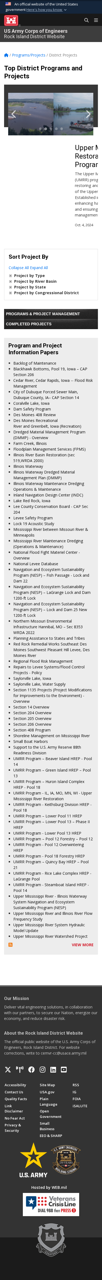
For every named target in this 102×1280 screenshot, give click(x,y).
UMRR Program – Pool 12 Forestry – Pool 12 (53, 838)
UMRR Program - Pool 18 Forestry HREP (49, 856)
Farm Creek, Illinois (30, 443)
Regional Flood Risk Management (43, 661)
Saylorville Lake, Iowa (32, 678)
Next (85, 114)
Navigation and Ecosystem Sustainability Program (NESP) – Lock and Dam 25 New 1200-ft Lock (50, 609)
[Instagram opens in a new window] (42, 1069)
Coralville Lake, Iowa (31, 403)
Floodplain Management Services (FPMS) (49, 449)
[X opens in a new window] (8, 1069)
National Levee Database (35, 563)
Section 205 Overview (32, 718)
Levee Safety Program (33, 517)
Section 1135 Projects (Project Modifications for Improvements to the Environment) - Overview (52, 695)
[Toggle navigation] (94, 20)
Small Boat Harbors (30, 741)
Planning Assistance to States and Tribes (49, 638)
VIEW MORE (83, 944)
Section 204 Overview (32, 712)
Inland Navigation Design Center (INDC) (48, 495)
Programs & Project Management (43, 314)
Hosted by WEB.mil (49, 1187)
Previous (16, 114)
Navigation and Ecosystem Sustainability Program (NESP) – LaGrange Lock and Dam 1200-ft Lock (52, 592)
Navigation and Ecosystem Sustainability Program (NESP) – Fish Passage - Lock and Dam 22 (51, 575)
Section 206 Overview (32, 724)
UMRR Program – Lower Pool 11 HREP (47, 815)
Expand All (39, 267)
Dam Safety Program (32, 409)
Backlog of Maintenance (34, 363)
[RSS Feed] (10, 944)
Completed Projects (28, 324)
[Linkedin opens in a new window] (53, 1069)
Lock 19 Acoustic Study (33, 523)
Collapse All (19, 267)
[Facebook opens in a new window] (31, 1069)
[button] (47, 10)
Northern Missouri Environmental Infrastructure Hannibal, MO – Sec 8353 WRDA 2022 (48, 626)
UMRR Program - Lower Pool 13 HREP (47, 833)
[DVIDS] (19, 1069)
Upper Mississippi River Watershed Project (50, 936)
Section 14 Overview (31, 707)
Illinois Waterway (28, 466)
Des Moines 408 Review (34, 414)
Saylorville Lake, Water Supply (39, 684)
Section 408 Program (32, 730)
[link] (10, 275)
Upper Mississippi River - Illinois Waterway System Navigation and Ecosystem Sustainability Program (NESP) (50, 902)
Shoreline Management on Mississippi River (51, 735)
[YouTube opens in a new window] (64, 1069)
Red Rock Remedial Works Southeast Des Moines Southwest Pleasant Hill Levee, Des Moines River (51, 649)
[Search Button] (85, 20)
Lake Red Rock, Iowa (31, 500)
